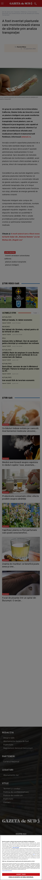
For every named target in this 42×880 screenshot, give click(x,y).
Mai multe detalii (16, 847)
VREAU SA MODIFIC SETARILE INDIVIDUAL (21, 877)
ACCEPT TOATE (21, 874)
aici (33, 854)
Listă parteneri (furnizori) (7, 870)
